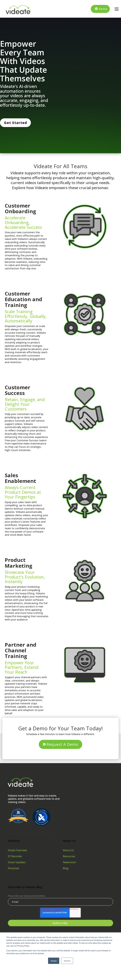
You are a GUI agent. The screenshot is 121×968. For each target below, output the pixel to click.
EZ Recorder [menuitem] (15, 856)
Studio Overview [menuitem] (17, 850)
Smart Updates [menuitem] (17, 862)
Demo (103, 9)
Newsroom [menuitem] (69, 862)
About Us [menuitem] (68, 850)
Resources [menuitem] (69, 856)
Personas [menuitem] (13, 868)
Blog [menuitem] (65, 868)
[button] (117, 9)
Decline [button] (67, 960)
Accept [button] (54, 960)
